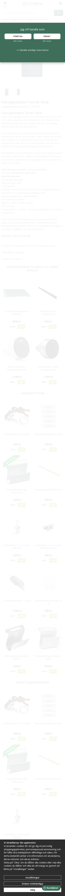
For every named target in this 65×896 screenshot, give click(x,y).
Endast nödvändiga (32, 883)
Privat (47, 36)
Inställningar (32, 877)
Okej (32, 889)
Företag (18, 36)
